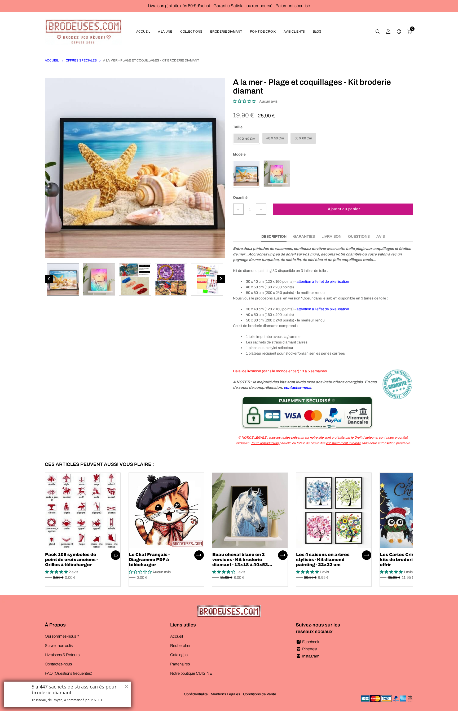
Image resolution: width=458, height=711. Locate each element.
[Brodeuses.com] (83, 31)
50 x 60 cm (303, 138)
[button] (244, 101)
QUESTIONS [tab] (359, 237)
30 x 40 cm (246, 139)
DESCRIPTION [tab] (274, 237)
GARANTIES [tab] (304, 237)
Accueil (52, 60)
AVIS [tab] (380, 237)
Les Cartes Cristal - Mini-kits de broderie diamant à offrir (409, 559)
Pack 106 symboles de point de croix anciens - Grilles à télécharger (71, 559)
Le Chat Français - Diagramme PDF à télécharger (149, 559)
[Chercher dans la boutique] (377, 31)
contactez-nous (297, 388)
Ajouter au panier (344, 209)
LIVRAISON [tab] (331, 237)
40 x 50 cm (275, 138)
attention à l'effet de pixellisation (323, 282)
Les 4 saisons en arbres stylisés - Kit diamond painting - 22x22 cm (323, 559)
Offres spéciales (81, 60)
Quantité (240, 198)
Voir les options (199, 555)
